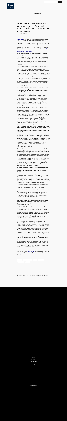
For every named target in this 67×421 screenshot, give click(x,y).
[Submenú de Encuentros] (35, 359)
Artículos (25, 33)
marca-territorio (20, 261)
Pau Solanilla (27, 261)
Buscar (59, 2)
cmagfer (20, 254)
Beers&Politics (18, 6)
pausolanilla (45, 48)
